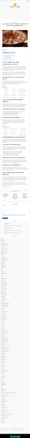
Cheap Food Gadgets (4, 285)
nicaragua (2, 367)
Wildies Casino (3, 412)
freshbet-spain (3, 319)
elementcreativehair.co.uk (4, 306)
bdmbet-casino (3, 263)
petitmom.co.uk (3, 372)
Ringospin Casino (3, 382)
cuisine (19, 428)
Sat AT (2, 386)
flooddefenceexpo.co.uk (4, 311)
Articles (2, 255)
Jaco (9, 430)
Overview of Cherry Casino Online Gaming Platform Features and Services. (15, 196)
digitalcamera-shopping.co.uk (5, 303)
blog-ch (2, 270)
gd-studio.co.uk (3, 323)
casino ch (2, 276)
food (2, 430)
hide (6, 49)
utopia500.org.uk (3, 409)
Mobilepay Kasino (3, 356)
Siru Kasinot (2, 391)
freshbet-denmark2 (4, 318)
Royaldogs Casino (3, 384)
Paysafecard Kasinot (4, 369)
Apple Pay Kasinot (3, 253)
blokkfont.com (3, 271)
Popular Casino (3, 376)
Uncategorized (15, 22)
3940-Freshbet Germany (4, 245)
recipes (15, 430)
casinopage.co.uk (3, 281)
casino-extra (3, 280)
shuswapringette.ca (4, 389)
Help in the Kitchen (3, 333)
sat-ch (2, 387)
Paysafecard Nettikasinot (4, 371)
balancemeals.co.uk (4, 260)
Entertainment (3, 308)
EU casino (2, 309)
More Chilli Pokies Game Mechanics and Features (5, 195)
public (2, 379)
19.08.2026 (2, 238)
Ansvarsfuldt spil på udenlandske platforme (8, 59)
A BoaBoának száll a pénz (7, 223)
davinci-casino (3, 301)
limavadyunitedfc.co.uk (4, 341)
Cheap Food (8, 428)
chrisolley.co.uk (3, 296)
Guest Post (2, 328)
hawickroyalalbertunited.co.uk (5, 331)
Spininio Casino (3, 397)
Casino (2, 275)
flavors (26, 428)
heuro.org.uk (3, 334)
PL (1, 374)
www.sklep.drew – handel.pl (5, 417)
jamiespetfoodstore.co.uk (4, 338)
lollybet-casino (3, 346)
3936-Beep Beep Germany (5, 243)
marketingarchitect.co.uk (4, 351)
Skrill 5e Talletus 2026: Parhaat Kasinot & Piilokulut (8, 392)
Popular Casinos (3, 377)
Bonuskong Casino (4, 273)
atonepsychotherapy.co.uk (5, 258)
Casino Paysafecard (4, 278)
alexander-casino (3, 250)
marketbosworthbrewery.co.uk (5, 349)
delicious (23, 428)
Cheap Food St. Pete (4, 288)
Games (2, 321)
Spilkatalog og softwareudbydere (7, 58)
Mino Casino (3, 354)
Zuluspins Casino (3, 422)
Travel (18, 430)
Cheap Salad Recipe (4, 293)
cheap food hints (13, 0)
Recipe (12, 430)
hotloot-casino (3, 336)
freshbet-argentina (4, 316)
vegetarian (22, 430)
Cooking (12, 428)
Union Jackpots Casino (4, 407)
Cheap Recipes (3, 0)
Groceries (2, 326)
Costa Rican (15, 428)
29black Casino (3, 240)
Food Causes (3, 313)
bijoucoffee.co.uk (3, 266)
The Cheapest (3, 402)
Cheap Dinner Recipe (4, 283)
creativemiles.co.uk (3, 298)
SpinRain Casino (3, 399)
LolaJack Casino (3, 344)
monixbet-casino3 (3, 359)
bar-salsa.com (3, 261)
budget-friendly (3, 428)
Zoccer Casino (3, 420)
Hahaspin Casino (3, 329)
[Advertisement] (15, 14)
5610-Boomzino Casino (4, 248)
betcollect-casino (3, 265)
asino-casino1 (3, 256)
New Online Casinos (4, 366)
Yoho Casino (3, 419)
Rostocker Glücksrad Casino (8, 228)
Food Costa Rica (3, 314)
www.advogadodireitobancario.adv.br (6, 414)
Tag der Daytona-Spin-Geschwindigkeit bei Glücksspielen (24, 196)
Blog (1, 268)
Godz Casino (3, 324)
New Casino (2, 364)
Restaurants (8, 0)
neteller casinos (3, 361)
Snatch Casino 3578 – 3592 (5, 394)
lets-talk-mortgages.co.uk (4, 339)
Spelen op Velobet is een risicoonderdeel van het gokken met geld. (13, 230)
